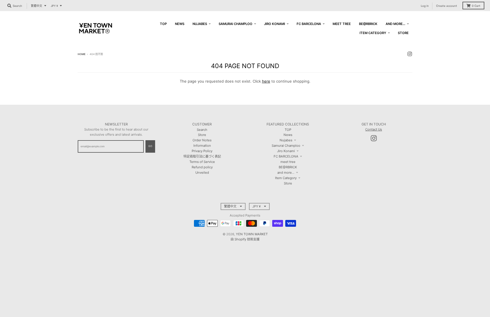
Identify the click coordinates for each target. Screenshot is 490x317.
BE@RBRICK (288, 167)
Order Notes (202, 140)
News (288, 135)
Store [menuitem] (403, 33)
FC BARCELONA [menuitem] (309, 24)
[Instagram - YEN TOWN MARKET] (409, 53)
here (266, 81)
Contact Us (373, 129)
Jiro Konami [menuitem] (274, 24)
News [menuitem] (179, 24)
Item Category (286, 178)
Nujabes (286, 140)
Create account (446, 5)
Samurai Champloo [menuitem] (235, 24)
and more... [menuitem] (395, 24)
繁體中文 (36, 5)
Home (81, 54)
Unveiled (202, 173)
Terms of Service (202, 162)
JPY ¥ (54, 5)
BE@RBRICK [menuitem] (368, 24)
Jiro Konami (286, 151)
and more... (285, 173)
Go (150, 146)
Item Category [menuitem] (373, 33)
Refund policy (202, 167)
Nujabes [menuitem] (200, 24)
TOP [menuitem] (163, 24)
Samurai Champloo (286, 146)
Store (202, 135)
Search (202, 130)
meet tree (287, 162)
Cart (476, 5)
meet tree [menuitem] (342, 24)
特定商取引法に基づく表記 (202, 156)
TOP (288, 130)
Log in (425, 5)
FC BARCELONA (286, 156)
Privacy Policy (202, 151)
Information (202, 146)
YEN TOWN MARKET (252, 234)
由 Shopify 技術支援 (245, 239)
